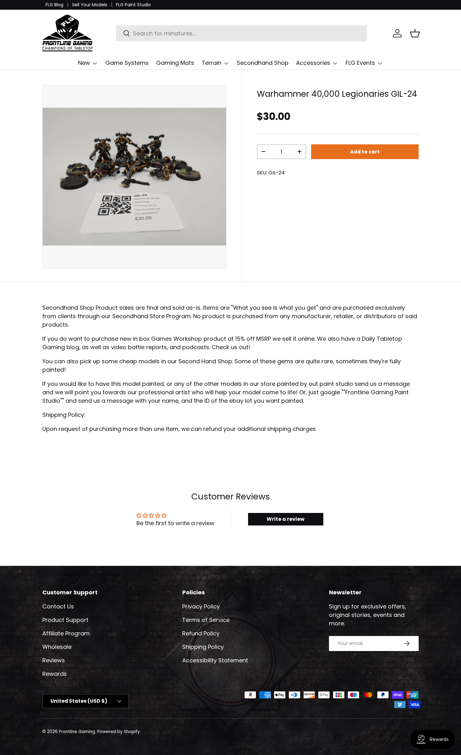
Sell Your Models (89, 5)
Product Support (65, 620)
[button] (415, 33)
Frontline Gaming (77, 732)
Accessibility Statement (215, 660)
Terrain (211, 63)
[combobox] (241, 33)
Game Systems (127, 63)
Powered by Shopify (118, 732)
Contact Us (58, 606)
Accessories (313, 63)
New (84, 63)
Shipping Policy (203, 647)
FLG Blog (54, 5)
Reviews (53, 660)
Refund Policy (201, 633)
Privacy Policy (201, 606)
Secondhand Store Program (151, 316)
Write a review (286, 519)
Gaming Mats (175, 63)
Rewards (54, 674)
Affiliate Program (66, 633)
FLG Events (360, 63)
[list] (134, 176)
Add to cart (365, 151)
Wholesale (57, 647)
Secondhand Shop (263, 63)
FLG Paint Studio (133, 5)
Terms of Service (206, 620)
